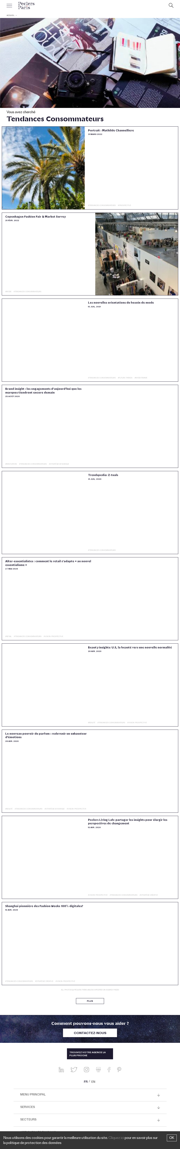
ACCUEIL (10, 15)
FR (86, 1082)
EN (93, 1082)
